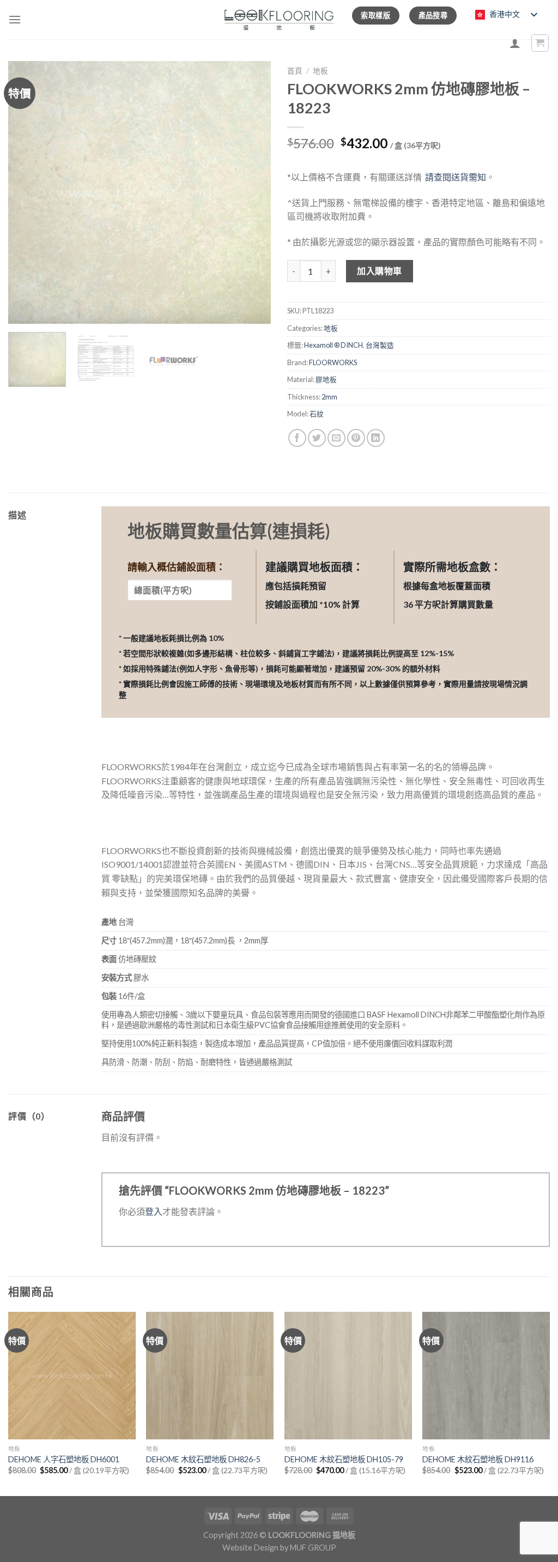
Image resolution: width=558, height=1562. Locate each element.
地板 (320, 70)
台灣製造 (380, 345)
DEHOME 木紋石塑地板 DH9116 (477, 1459)
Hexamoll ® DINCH (333, 345)
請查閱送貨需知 (455, 177)
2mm (329, 396)
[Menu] (14, 19)
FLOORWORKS (333, 362)
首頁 (294, 70)
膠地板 (326, 379)
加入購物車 (379, 270)
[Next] (252, 192)
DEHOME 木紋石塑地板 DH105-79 (343, 1459)
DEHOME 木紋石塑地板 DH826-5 (203, 1459)
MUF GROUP (313, 1547)
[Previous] (27, 192)
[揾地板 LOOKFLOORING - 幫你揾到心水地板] (279, 20)
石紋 (317, 413)
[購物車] (540, 43)
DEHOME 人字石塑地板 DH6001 (63, 1459)
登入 (153, 1211)
